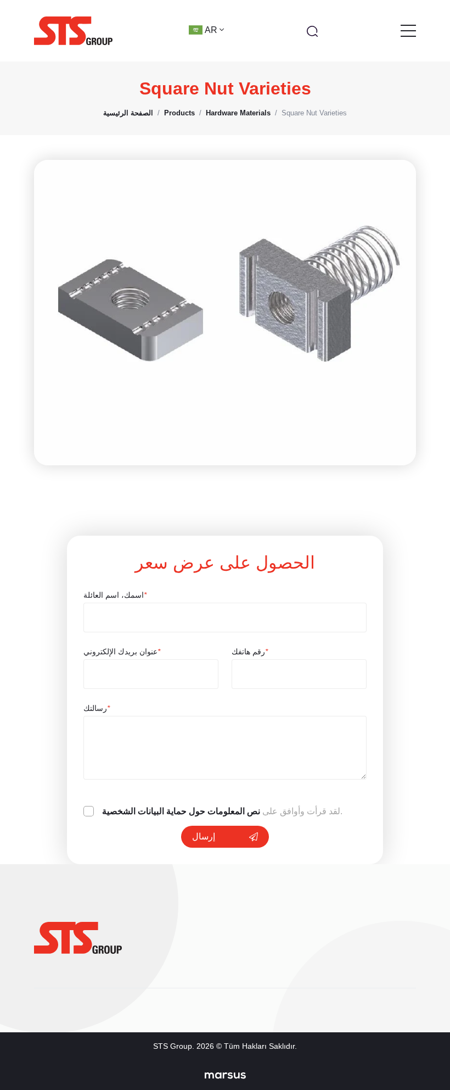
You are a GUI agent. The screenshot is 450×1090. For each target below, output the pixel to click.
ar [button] (212, 30)
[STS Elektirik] (73, 30)
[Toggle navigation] (408, 31)
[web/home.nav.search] (312, 31)
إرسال (203, 836)
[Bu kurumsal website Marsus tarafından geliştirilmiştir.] (225, 1075)
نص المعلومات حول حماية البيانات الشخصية (181, 811)
